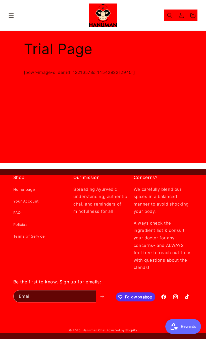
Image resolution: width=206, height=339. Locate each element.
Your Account (26, 201)
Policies (20, 224)
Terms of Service (29, 236)
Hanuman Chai (94, 330)
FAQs (18, 213)
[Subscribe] (102, 296)
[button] (11, 15)
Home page (24, 189)
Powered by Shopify (122, 330)
